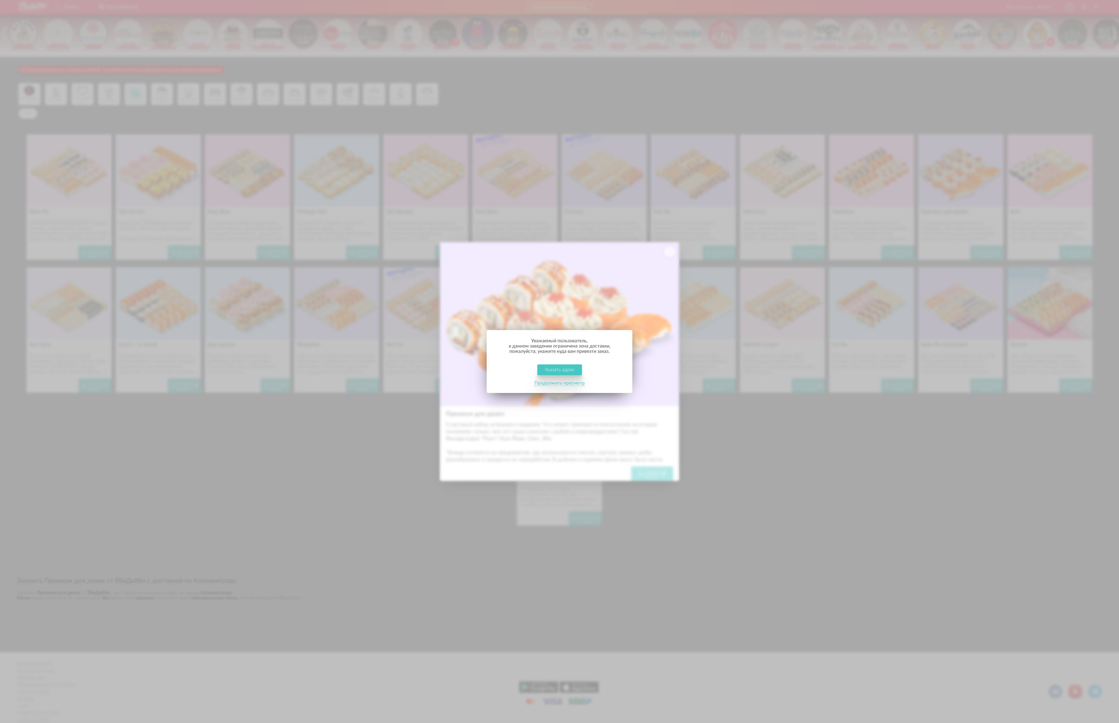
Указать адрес (560, 369)
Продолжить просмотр (559, 383)
